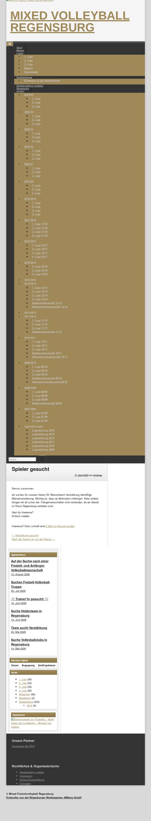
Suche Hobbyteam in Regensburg (26, 613)
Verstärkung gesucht (25, 535)
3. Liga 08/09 (40, 399)
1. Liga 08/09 (40, 392)
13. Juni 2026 (18, 619)
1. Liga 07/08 (40, 413)
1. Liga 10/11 (40, 341)
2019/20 (28, 181)
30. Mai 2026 (18, 632)
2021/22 (28, 147)
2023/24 (28, 112)
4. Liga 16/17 (40, 257)
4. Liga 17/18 (40, 235)
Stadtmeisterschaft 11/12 (47, 332)
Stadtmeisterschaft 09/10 (47, 378)
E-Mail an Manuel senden (60, 526)
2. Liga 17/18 (40, 228)
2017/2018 (30, 220)
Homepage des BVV (23, 746)
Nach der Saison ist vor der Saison (33, 539)
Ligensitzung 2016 (43, 430)
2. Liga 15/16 (40, 266)
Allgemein (24, 694)
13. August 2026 (20, 574)
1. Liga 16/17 (40, 245)
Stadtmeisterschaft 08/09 (47, 403)
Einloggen (25, 783)
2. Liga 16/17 (40, 249)
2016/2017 (30, 241)
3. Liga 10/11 (40, 349)
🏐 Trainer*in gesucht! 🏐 (29, 599)
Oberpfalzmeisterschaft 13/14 (49, 307)
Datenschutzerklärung (32, 780)
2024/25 (28, 95)
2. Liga (28, 60)
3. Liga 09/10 (40, 374)
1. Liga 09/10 (40, 366)
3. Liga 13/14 (40, 295)
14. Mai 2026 (18, 648)
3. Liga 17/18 (40, 231)
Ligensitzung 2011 (43, 442)
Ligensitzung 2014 (43, 438)
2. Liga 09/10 (40, 370)
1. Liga (28, 56)
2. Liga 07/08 (40, 417)
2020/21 (28, 164)
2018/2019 (30, 199)
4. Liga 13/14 (40, 299)
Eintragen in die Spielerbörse (42, 80)
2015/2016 (30, 262)
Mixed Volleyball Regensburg (70, 21)
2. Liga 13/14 (40, 291)
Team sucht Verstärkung (29, 627)
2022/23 (28, 129)
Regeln (28, 68)
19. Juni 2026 (18, 603)
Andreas (97, 475)
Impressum (26, 776)
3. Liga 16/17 (40, 253)
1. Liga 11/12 (40, 320)
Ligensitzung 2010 (43, 446)
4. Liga (36, 214)
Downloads (31, 72)
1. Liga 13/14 (40, 288)
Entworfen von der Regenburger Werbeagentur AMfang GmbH (43, 797)
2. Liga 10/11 (40, 345)
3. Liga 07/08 (40, 421)
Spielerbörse (26, 702)
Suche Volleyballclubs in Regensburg (29, 642)
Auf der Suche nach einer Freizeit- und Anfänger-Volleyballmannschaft (30, 565)
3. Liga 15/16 (40, 270)
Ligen (20, 53)
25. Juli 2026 (18, 591)
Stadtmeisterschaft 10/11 (47, 353)
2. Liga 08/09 (40, 395)
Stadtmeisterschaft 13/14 (47, 303)
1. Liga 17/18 (40, 224)
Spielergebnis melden (32, 772)
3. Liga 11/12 (40, 328)
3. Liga (28, 64)
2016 (29, 705)
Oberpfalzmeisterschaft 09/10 (49, 382)
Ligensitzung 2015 (43, 434)
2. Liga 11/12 (40, 324)
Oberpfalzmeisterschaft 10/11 (49, 357)
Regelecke (25, 698)
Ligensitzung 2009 (43, 449)
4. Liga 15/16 (40, 274)
